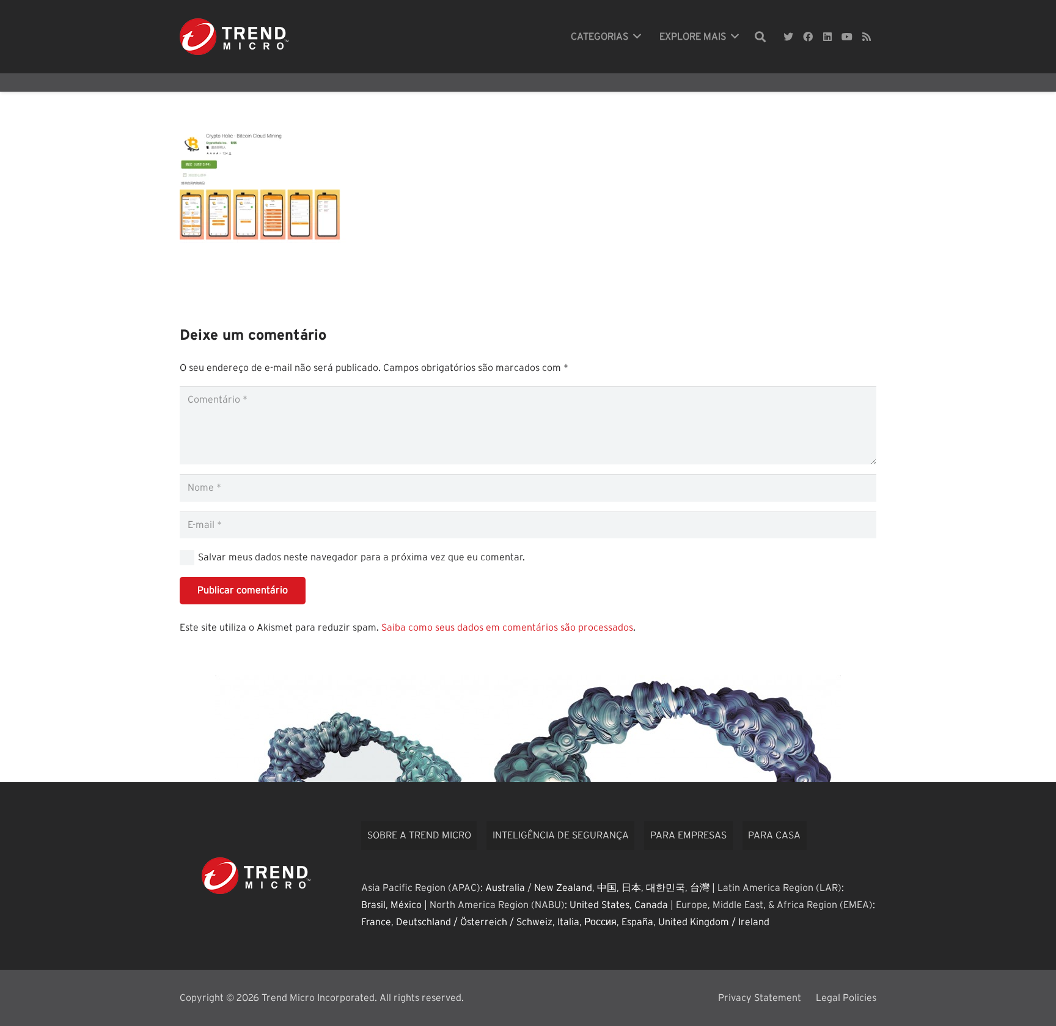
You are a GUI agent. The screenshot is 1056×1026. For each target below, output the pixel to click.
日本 (631, 888)
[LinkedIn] (827, 36)
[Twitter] (788, 36)
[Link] (234, 36)
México (406, 905)
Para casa (774, 835)
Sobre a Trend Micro (419, 835)
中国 (607, 888)
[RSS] (866, 36)
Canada (651, 905)
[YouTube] (847, 36)
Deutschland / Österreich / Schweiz (474, 922)
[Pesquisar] (760, 37)
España (637, 922)
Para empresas (688, 835)
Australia (505, 888)
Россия (600, 922)
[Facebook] (808, 36)
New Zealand (563, 888)
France (376, 922)
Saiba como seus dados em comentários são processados (507, 627)
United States (599, 905)
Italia (568, 922)
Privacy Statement (759, 998)
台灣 (700, 888)
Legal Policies (846, 998)
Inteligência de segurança (561, 835)
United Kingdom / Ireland (713, 922)
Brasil (373, 905)
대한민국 (665, 888)
